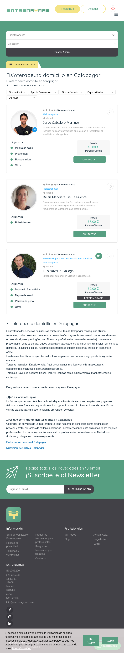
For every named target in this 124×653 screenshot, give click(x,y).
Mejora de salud (24, 148)
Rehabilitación (23, 222)
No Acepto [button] (91, 640)
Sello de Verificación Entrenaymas (17, 536)
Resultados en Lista (24, 64)
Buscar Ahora (62, 52)
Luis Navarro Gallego (58, 271)
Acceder (93, 8)
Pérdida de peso (24, 301)
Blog (67, 539)
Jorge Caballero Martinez (61, 122)
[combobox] (62, 44)
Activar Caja (100, 534)
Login (96, 543)
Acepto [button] (110, 640)
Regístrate (67, 8)
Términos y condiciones (13, 553)
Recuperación (23, 159)
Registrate (99, 539)
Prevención (21, 153)
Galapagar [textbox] (13, 44)
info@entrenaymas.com (20, 602)
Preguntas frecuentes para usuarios (44, 550)
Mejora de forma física (27, 289)
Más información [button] (21, 648)
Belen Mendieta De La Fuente (65, 197)
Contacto (40, 558)
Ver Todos (70, 534)
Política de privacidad (12, 545)
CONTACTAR (90, 159)
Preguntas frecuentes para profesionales (44, 538)
